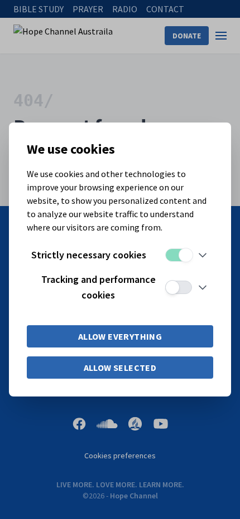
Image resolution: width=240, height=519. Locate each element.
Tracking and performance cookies (98, 287)
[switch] (178, 255)
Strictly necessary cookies (88, 254)
